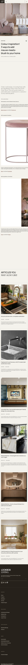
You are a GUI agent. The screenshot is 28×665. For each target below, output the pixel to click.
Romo (2, 234)
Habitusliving (3, 614)
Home (2, 595)
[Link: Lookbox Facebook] (3, 582)
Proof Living (14, 110)
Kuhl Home (10, 171)
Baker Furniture (4, 110)
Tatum (9, 234)
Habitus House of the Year (6, 642)
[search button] (6, 1)
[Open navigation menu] (26, 1)
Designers (3, 598)
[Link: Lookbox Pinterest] (7, 582)
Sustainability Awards (5, 641)
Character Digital (4, 654)
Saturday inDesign (4, 627)
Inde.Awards (3, 639)
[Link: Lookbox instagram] (2, 582)
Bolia (2, 171)
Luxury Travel (3, 617)
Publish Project (4, 602)
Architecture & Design (5, 612)
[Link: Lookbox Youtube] (5, 582)
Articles (2, 600)
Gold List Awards (4, 644)
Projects (2, 597)
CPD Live (2, 629)
